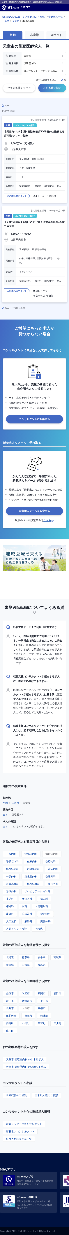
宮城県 (57, 957)
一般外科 (11, 876)
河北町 (44, 1015)
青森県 (26, 957)
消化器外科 (30, 876)
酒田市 (57, 993)
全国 (5, 802)
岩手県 (41, 957)
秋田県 (10, 964)
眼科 (24, 906)
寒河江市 (27, 1001)
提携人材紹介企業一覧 (19, 1139)
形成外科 (11, 891)
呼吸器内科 (12, 861)
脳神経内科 (12, 869)
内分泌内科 (33, 869)
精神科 (10, 906)
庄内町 (10, 1030)
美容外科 (45, 921)
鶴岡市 (41, 993)
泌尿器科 (27, 913)
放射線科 (45, 913)
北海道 (10, 957)
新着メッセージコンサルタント (24, 1124)
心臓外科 (50, 876)
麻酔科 (28, 921)
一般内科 (11, 854)
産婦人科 (27, 898)
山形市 (10, 993)
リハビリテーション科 (37, 891)
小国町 (26, 1023)
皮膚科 (10, 913)
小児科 (10, 898)
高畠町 (10, 1023)
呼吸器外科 (12, 884)
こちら (47, 520)
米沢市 (26, 993)
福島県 (41, 964)
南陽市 (28, 1015)
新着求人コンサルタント (20, 1131)
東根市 (41, 1008)
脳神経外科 (33, 884)
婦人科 (44, 898)
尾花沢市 (11, 1015)
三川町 (57, 1023)
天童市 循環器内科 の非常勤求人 (25, 1059)
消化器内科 (30, 854)
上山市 (44, 1001)
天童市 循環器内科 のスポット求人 (26, 1066)
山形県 (15, 802)
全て (5, 814)
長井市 (10, 1008)
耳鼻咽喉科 (41, 906)
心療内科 (50, 861)
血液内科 (32, 861)
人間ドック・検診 (16, 928)
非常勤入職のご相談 (46, 1095)
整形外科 (53, 884)
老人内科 (53, 869)
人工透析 (11, 921)
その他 (39, 928)
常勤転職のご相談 (16, 1095)
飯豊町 (41, 1023)
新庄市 (10, 1001)
